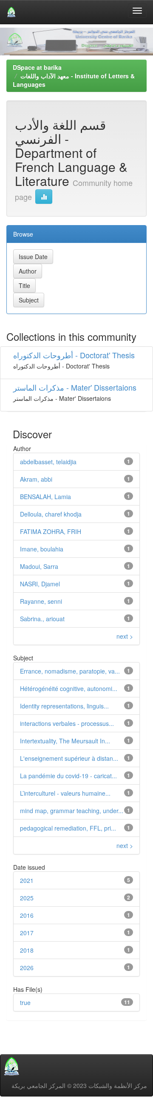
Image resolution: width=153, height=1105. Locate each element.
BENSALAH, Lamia (45, 496)
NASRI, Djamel (40, 584)
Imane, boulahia (41, 549)
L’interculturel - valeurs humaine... (65, 793)
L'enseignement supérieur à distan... (69, 758)
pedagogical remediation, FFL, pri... (68, 828)
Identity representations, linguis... (64, 706)
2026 (27, 967)
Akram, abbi (36, 479)
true (25, 1002)
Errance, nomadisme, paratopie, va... (70, 671)
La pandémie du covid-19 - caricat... (68, 775)
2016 (27, 915)
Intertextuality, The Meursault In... (65, 741)
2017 (27, 932)
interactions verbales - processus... (67, 723)
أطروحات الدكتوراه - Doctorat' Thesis (74, 354)
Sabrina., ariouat (42, 618)
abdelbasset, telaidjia (48, 461)
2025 (27, 898)
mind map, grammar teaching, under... (71, 810)
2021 (27, 880)
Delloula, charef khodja (51, 514)
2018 (27, 950)
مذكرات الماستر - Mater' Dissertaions (74, 387)
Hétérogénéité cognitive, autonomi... (68, 688)
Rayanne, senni (41, 601)
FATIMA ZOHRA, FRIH (50, 531)
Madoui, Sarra (39, 566)
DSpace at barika (37, 67)
